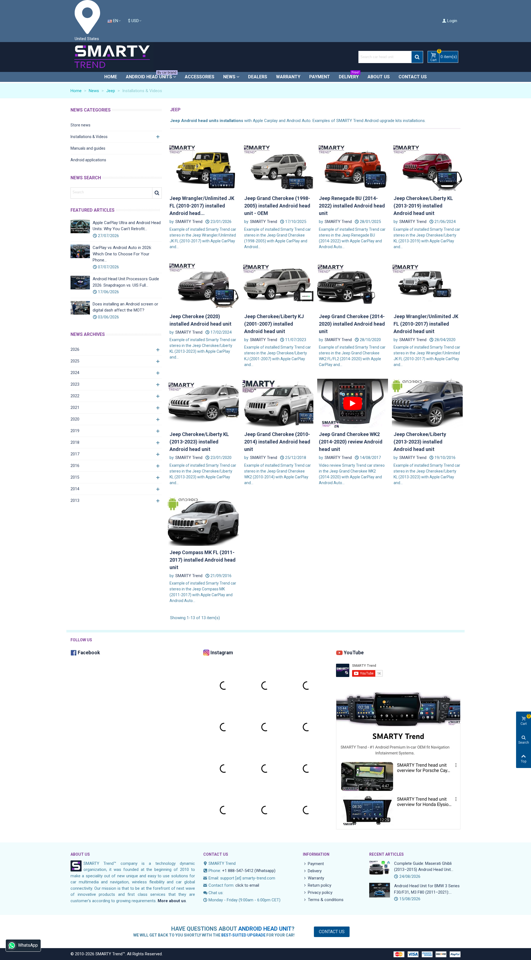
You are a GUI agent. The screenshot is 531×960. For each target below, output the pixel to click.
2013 (75, 500)
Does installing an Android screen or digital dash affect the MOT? (125, 307)
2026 (75, 349)
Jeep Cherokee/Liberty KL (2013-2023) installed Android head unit (199, 441)
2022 (75, 396)
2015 (75, 477)
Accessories (199, 76)
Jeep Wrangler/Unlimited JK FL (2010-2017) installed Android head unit (426, 323)
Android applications (88, 160)
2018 (75, 442)
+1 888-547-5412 (237, 870)
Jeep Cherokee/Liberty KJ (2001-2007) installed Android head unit (274, 323)
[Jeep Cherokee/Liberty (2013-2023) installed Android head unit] (427, 403)
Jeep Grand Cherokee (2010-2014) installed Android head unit (277, 441)
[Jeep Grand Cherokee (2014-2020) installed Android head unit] (352, 284)
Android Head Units (151, 75)
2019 (75, 431)
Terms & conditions (325, 899)
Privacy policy (320, 892)
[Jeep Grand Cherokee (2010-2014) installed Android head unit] (278, 403)
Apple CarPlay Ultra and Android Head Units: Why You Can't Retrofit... (127, 226)
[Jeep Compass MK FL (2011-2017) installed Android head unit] (203, 520)
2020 (75, 419)
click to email (247, 885)
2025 (75, 361)
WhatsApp (28, 945)
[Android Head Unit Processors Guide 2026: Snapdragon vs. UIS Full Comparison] (80, 282)
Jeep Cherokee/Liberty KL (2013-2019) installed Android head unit (423, 205)
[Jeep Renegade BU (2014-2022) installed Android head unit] (352, 167)
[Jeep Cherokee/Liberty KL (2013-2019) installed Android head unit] (427, 167)
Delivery (349, 75)
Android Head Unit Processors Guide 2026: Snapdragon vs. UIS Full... (126, 282)
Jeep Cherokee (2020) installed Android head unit (200, 320)
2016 (75, 465)
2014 (75, 489)
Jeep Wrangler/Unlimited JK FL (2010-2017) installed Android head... (202, 205)
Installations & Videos (89, 136)
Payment (319, 76)
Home (110, 76)
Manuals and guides (88, 148)
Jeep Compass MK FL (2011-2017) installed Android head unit (203, 559)
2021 (75, 407)
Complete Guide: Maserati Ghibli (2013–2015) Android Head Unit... (423, 866)
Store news (80, 125)
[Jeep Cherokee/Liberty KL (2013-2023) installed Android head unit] (203, 403)
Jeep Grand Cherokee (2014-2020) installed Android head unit (352, 323)
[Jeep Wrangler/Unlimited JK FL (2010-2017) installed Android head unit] (203, 167)
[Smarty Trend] (112, 57)
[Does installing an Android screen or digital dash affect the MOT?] (80, 308)
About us (379, 76)
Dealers (257, 76)
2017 (75, 454)
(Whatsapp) (264, 870)
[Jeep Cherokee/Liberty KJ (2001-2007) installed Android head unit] (278, 284)
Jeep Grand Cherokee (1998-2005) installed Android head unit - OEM (277, 205)
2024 (75, 372)
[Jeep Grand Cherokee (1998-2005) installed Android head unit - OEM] (278, 167)
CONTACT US (215, 854)
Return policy (319, 885)
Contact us (413, 76)
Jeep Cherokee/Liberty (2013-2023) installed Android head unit (420, 441)
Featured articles (92, 210)
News (229, 76)
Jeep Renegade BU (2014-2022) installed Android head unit (352, 205)
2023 (75, 384)
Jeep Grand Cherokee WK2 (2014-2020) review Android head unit (350, 441)
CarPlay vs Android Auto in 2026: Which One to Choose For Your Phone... (122, 254)
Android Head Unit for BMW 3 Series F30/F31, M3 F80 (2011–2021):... (427, 889)
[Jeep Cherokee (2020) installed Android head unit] (203, 284)
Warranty (288, 76)
